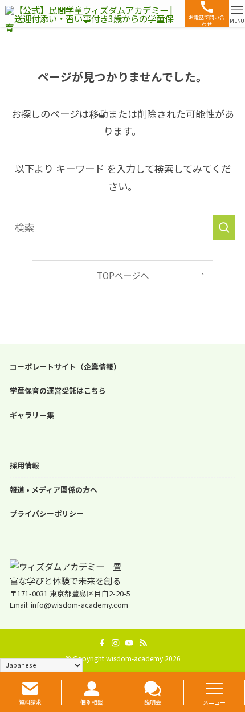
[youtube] (129, 643)
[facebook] (102, 643)
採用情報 (24, 465)
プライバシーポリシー (47, 514)
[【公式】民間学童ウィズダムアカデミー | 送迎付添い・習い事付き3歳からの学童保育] (92, 13)
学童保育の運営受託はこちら (58, 391)
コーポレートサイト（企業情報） (65, 367)
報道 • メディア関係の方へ (53, 490)
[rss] (143, 643)
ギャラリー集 (32, 415)
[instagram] (116, 643)
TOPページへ (123, 275)
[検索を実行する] (224, 227)
